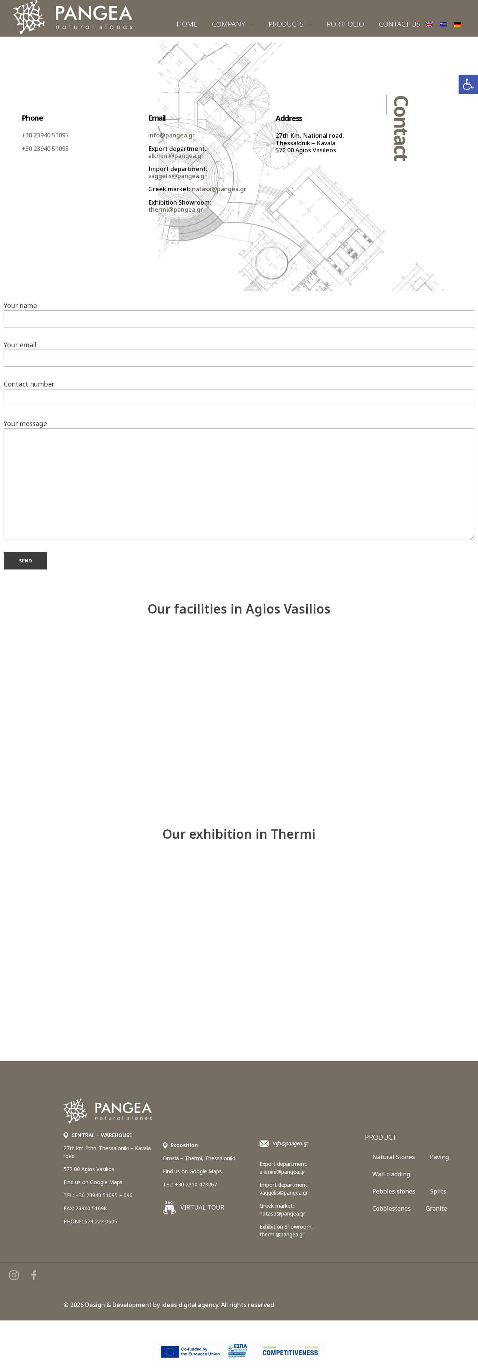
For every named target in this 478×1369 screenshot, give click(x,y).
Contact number (29, 383)
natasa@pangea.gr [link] (219, 189)
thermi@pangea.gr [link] (175, 209)
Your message (25, 423)
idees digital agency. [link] (190, 1305)
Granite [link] (436, 1208)
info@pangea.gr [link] (171, 135)
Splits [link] (438, 1191)
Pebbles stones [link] (393, 1191)
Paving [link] (439, 1157)
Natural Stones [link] (393, 1157)
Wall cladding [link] (391, 1174)
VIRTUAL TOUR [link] (201, 1207)
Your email (20, 344)
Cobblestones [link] (391, 1208)
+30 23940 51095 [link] (45, 135)
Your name (20, 305)
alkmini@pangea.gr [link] (176, 156)
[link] (468, 84)
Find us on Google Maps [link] (92, 1182)
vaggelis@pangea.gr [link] (177, 176)
